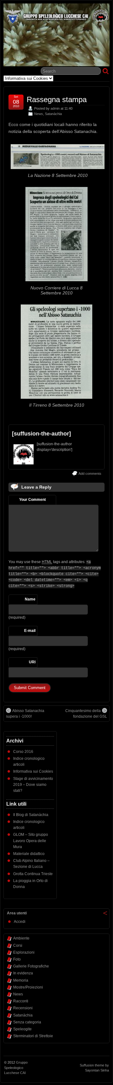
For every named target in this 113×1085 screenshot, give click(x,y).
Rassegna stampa (57, 99)
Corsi (17, 945)
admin (55, 108)
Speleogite (22, 1029)
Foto (17, 959)
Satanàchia (53, 114)
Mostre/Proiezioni (28, 987)
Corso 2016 (23, 751)
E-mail (29, 630)
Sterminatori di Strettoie (33, 1036)
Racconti (20, 1001)
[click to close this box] (105, 913)
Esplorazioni (24, 952)
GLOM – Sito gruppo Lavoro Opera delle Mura (30, 840)
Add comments (89, 473)
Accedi (19, 921)
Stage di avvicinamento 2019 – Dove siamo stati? (33, 784)
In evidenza (23, 973)
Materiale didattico (29, 854)
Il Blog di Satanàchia (30, 815)
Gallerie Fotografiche (31, 966)
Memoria (20, 980)
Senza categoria (27, 1022)
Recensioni (23, 1008)
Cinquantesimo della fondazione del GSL (86, 714)
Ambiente (21, 938)
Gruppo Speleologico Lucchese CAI (16, 1067)
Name (30, 599)
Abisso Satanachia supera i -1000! (25, 714)
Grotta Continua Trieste (33, 874)
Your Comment (32, 499)
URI (32, 662)
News (38, 114)
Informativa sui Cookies (33, 771)
